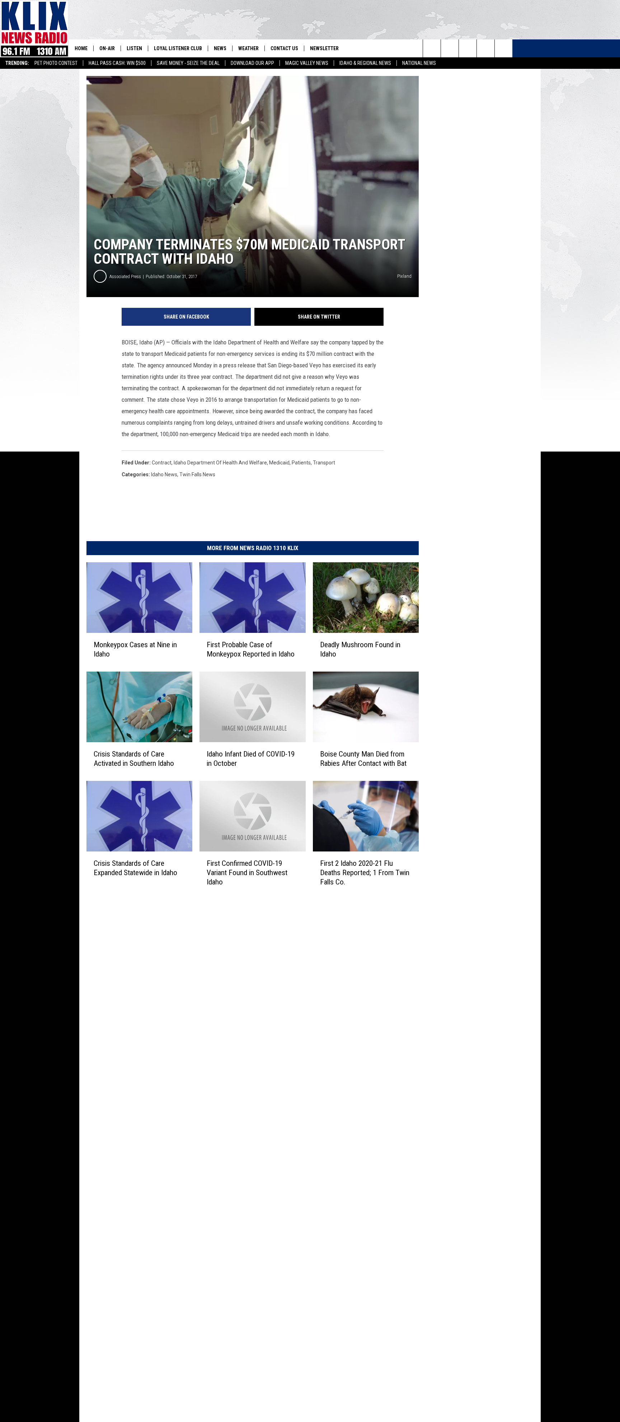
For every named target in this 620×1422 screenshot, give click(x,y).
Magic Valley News (306, 63)
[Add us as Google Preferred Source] (450, 48)
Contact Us (284, 48)
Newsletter (324, 48)
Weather (248, 48)
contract (162, 463)
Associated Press (125, 276)
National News (419, 63)
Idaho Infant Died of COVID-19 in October (251, 759)
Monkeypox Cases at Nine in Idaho (135, 649)
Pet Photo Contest (56, 63)
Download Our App (252, 63)
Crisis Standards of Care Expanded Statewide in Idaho (135, 868)
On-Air (107, 48)
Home (81, 48)
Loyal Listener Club (178, 48)
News (220, 48)
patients (301, 463)
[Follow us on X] (485, 48)
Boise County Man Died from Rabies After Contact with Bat (363, 759)
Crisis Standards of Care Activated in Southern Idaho (134, 759)
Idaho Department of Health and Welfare (220, 463)
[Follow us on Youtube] (503, 48)
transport (324, 463)
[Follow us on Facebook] (467, 48)
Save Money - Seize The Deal (188, 63)
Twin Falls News (197, 474)
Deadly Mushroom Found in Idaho (360, 649)
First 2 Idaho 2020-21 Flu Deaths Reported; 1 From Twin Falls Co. (364, 872)
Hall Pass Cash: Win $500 (117, 63)
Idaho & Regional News (365, 63)
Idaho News (164, 474)
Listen (134, 48)
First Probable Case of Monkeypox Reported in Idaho (251, 649)
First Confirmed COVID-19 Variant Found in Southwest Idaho (247, 872)
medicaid (279, 463)
